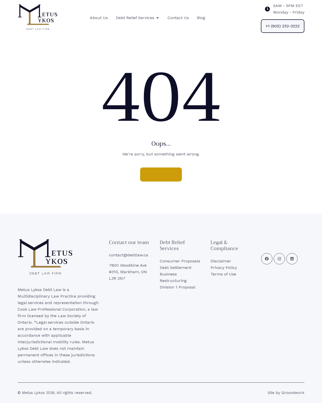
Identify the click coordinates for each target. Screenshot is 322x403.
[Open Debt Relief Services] (157, 18)
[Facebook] (266, 258)
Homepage (161, 174)
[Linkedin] (292, 258)
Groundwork (292, 392)
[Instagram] (279, 258)
